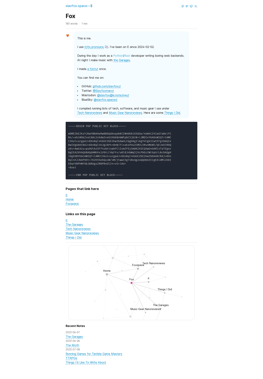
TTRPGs (71, 358)
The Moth (72, 345)
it (66, 195)
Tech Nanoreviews (89, 112)
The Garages (74, 224)
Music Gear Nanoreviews (125, 112)
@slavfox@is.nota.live (112, 95)
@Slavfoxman (102, 90)
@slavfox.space (104, 99)
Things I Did (172, 112)
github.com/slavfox (105, 86)
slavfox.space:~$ (79, 6)
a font (91, 69)
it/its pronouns (94, 47)
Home (70, 199)
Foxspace (72, 203)
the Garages (121, 60)
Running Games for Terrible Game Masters (94, 354)
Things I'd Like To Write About (86, 362)
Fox (70, 16)
